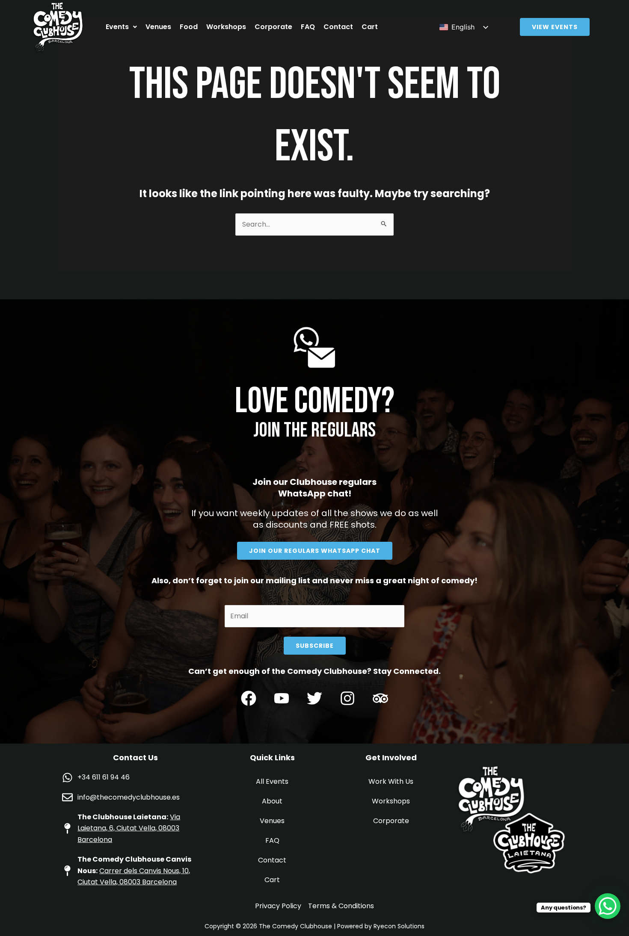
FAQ (308, 27)
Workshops (226, 27)
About (272, 801)
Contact (338, 27)
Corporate (273, 27)
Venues (158, 27)
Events (117, 27)
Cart (370, 27)
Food (189, 27)
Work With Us (390, 781)
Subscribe (315, 645)
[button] (121, 27)
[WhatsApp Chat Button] (607, 906)
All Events (272, 781)
